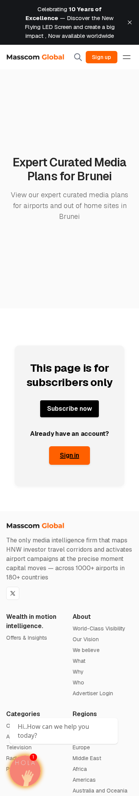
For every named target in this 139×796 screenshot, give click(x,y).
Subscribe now (69, 409)
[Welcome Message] (25, 770)
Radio (13, 758)
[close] (130, 22)
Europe (81, 747)
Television (19, 747)
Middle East (87, 758)
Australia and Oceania (100, 790)
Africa (80, 769)
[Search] (78, 57)
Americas (84, 779)
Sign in (69, 455)
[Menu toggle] (126, 57)
